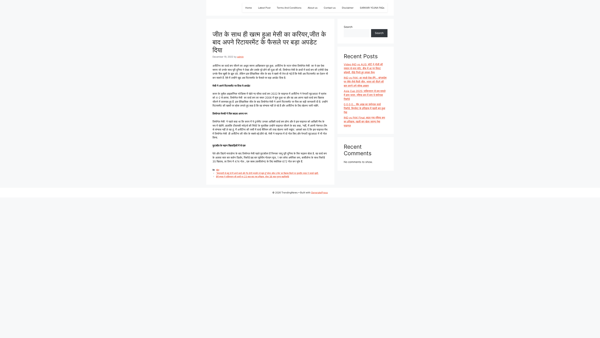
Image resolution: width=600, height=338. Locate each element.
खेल (217, 170)
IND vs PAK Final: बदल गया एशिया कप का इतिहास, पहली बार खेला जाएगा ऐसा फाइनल (364, 121)
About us (313, 7)
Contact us (330, 7)
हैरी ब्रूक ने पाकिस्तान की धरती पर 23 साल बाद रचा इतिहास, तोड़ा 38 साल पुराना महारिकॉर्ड (252, 176)
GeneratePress (319, 192)
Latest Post (264, 7)
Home (248, 7)
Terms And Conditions (289, 7)
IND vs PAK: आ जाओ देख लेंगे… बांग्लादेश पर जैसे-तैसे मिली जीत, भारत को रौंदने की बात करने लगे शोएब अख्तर (365, 81)
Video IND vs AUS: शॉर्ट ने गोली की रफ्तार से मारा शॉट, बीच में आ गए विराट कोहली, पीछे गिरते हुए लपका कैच (363, 68)
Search (348, 26)
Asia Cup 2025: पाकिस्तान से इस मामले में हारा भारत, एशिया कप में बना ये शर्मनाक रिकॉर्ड (364, 95)
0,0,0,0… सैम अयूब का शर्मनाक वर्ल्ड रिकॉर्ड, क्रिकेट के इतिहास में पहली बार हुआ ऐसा (364, 108)
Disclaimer (348, 7)
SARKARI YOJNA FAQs (372, 7)
